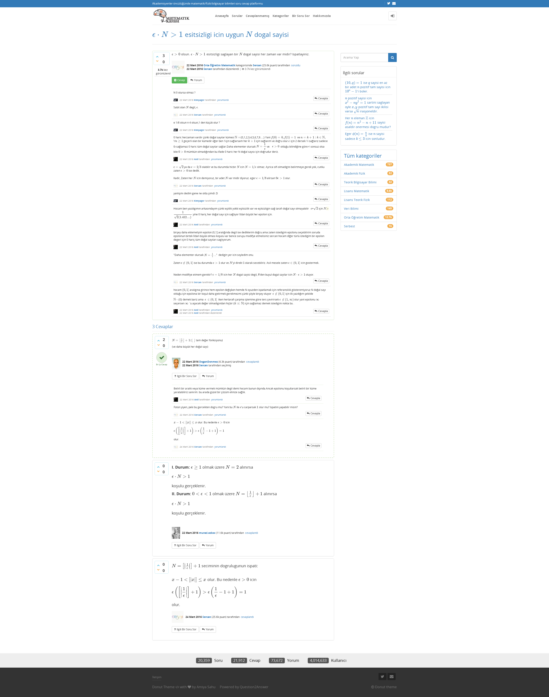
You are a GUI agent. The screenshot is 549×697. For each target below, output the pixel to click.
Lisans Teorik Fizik (357, 200)
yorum (198, 80)
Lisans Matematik (356, 191)
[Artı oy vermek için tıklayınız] (157, 57)
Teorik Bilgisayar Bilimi (360, 182)
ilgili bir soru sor (187, 376)
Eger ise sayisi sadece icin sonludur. (365, 136)
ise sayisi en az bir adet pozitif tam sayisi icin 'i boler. (368, 87)
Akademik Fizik (354, 173)
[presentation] (167, 34)
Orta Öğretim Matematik (219, 65)
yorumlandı (223, 99)
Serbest (349, 226)
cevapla (323, 98)
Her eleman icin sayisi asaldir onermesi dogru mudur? (368, 122)
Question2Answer (254, 687)
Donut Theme (163, 687)
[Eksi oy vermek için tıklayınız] (157, 61)
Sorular (237, 16)
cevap (181, 80)
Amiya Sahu (206, 687)
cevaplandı (252, 362)
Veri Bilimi (351, 209)
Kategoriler (281, 16)
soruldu (295, 65)
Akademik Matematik (359, 165)
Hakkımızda (322, 16)
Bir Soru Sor (301, 16)
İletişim (156, 677)
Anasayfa (222, 16)
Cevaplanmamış (257, 16)
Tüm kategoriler (363, 155)
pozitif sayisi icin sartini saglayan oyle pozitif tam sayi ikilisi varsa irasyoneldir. (367, 104)
